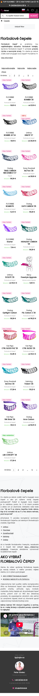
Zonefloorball (8, 533)
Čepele (7, 21)
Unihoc (5, 527)
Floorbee (6, 530)
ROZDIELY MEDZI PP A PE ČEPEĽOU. (16, 579)
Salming (6, 536)
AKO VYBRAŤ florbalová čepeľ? (15, 576)
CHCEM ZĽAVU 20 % (18, 5)
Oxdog (5, 540)
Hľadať (33, 16)
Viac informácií (7, 58)
